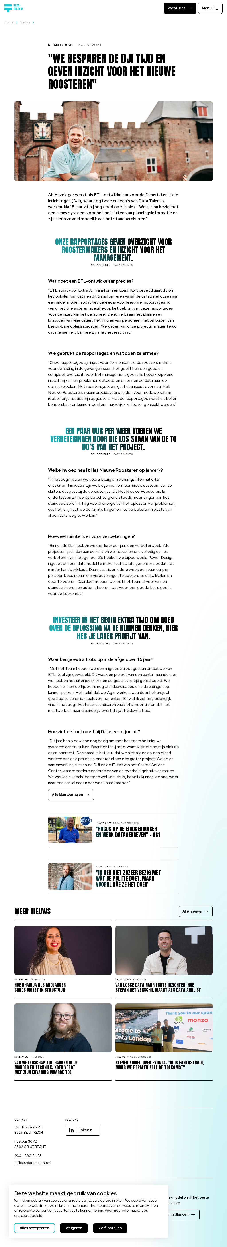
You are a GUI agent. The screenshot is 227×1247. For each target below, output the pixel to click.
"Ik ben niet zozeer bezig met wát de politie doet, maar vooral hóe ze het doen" (128, 878)
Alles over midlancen (171, 1214)
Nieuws (25, 22)
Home (9, 22)
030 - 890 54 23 (27, 1155)
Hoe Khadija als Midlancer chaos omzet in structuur (40, 987)
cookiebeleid (31, 1215)
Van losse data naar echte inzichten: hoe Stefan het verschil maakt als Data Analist (158, 987)
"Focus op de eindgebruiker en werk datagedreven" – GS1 (128, 832)
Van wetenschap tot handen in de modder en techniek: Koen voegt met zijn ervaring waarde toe (46, 1067)
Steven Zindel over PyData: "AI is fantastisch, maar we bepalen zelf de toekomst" (159, 1065)
